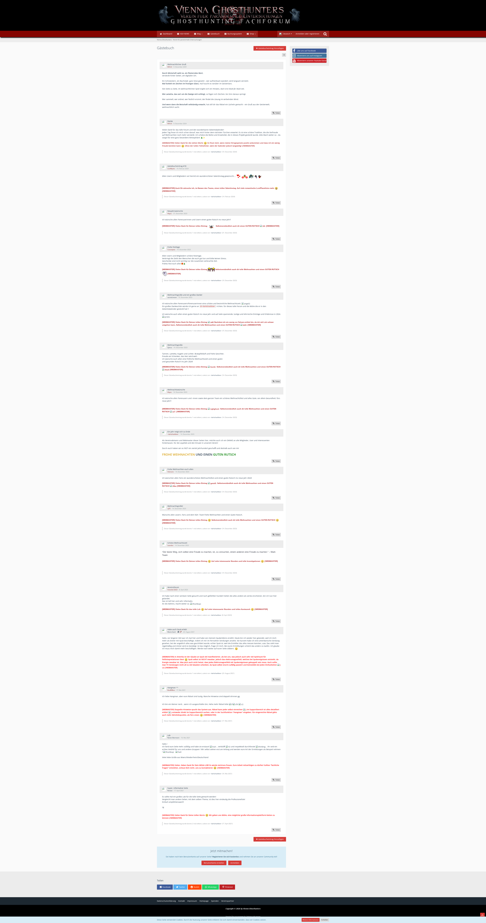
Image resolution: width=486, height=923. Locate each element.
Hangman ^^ (172, 687)
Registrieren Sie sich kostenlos (225, 856)
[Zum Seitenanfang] (482, 915)
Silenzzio (170, 472)
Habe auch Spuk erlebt (177, 629)
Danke (170, 121)
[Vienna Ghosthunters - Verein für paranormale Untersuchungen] (243, 15)
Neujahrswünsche (175, 211)
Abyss (169, 213)
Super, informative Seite (177, 788)
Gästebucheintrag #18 (176, 166)
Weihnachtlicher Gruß (176, 64)
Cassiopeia (171, 249)
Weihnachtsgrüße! (175, 506)
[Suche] (325, 34)
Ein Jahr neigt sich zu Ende (178, 431)
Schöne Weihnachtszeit (177, 543)
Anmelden (234, 863)
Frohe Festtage (173, 247)
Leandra (170, 545)
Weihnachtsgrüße (175, 345)
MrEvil (169, 67)
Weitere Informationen (311, 920)
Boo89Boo (171, 690)
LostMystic (171, 169)
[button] (285, 34)
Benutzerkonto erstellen (214, 863)
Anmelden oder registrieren (307, 34)
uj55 (168, 508)
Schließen (324, 920)
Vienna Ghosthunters (252, 908)
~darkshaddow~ (216, 152)
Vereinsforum (173, 587)
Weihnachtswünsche (176, 389)
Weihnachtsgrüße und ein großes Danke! (184, 295)
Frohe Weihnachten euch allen (180, 469)
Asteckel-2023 (172, 590)
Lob (168, 735)
